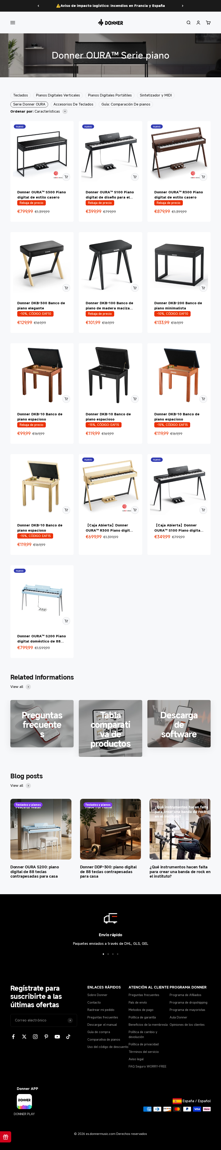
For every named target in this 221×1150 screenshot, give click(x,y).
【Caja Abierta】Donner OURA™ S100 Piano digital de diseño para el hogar (177, 530)
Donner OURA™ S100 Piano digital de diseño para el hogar (110, 197)
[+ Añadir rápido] (66, 177)
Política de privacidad (144, 1044)
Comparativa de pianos (103, 1039)
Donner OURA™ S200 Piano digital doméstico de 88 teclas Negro (41, 641)
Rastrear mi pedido (100, 1010)
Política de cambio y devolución (143, 1034)
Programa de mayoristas (187, 1010)
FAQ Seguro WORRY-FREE (147, 1066)
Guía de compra (98, 1032)
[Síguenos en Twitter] (24, 1037)
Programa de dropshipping (188, 1002)
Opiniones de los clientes (187, 1025)
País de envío (138, 1002)
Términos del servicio (144, 1052)
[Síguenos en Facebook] (13, 1037)
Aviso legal (136, 1059)
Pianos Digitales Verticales (58, 95)
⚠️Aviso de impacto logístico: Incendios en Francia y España (110, 5)
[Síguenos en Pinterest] (46, 1037)
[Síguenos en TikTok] (68, 1037)
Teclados (20, 95)
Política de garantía (142, 1017)
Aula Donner (178, 1017)
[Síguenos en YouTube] (57, 1037)
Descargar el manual (102, 1025)
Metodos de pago (141, 1010)
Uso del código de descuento (107, 1047)
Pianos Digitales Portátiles (110, 95)
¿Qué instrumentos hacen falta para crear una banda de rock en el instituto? (180, 871)
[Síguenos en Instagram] (35, 1037)
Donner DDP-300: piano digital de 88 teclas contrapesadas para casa (108, 871)
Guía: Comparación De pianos (125, 104)
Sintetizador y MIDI (156, 95)
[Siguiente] (182, 6)
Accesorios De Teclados (73, 104)
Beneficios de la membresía (148, 1025)
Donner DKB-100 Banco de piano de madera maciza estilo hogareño (109, 308)
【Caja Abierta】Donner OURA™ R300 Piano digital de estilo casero (109, 530)
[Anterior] (38, 6)
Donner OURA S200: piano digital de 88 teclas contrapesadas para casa (34, 871)
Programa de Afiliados (185, 995)
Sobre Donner (97, 995)
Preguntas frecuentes (102, 1017)
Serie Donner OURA (29, 104)
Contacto (94, 1002)
